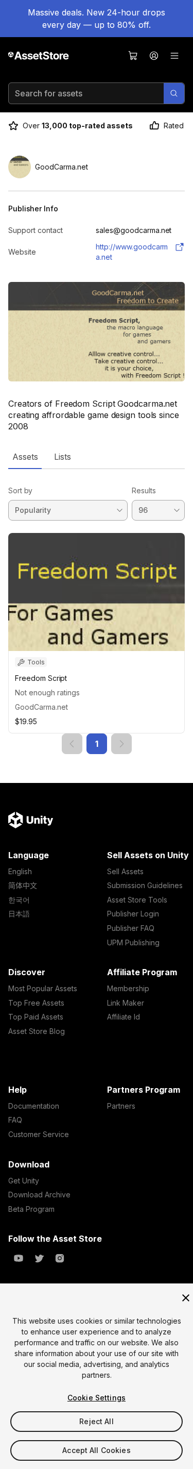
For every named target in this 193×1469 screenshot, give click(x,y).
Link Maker (125, 1002)
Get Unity (23, 1180)
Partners (121, 1105)
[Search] (174, 93)
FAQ (15, 1119)
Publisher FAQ (130, 928)
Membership (128, 988)
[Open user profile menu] (154, 55)
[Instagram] (59, 1258)
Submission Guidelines (145, 885)
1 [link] (96, 744)
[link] (72, 743)
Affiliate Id (123, 1016)
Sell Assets (125, 871)
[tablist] (96, 456)
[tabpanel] (96, 611)
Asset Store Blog (36, 1031)
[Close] (186, 1298)
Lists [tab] (62, 457)
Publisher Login (133, 913)
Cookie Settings (96, 1397)
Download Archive (39, 1194)
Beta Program (31, 1209)
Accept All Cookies (96, 1450)
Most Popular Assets (42, 988)
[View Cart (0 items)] (133, 55)
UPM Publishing (133, 942)
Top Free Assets (36, 1002)
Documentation (33, 1105)
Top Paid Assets (35, 1016)
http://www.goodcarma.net (132, 251)
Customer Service (38, 1134)
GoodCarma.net (41, 707)
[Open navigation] (174, 55)
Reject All (96, 1421)
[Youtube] (18, 1258)
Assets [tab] (25, 457)
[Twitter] (39, 1258)
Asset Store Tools (137, 899)
